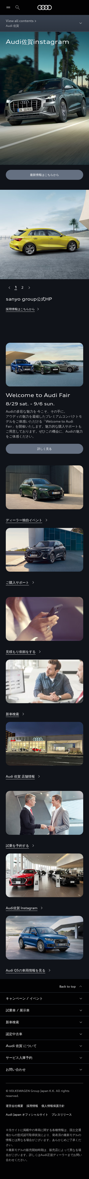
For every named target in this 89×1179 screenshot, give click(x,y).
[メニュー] (9, 7)
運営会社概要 (14, 1105)
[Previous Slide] (9, 287)
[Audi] (44, 7)
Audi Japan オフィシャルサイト (27, 1114)
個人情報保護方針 (53, 1105)
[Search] (18, 7)
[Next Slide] (29, 287)
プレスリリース (62, 1114)
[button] (44, 998)
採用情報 (32, 1105)
